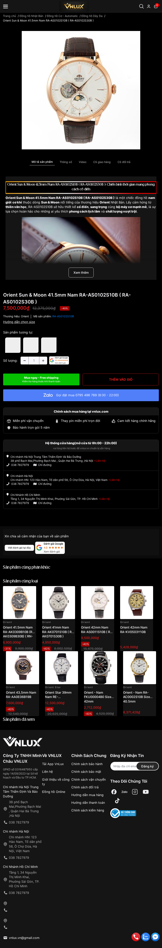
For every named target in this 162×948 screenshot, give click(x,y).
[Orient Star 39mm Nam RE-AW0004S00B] (61, 667)
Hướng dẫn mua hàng (87, 795)
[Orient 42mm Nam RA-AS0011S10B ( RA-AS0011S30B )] (97, 602)
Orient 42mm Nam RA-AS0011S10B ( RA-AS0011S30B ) (97, 631)
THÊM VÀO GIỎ (121, 379)
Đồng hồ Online (53, 792)
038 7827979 (20, 465)
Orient (25, 316)
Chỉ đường (45, 465)
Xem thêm (81, 272)
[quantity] (24, 360)
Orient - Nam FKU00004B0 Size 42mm (97, 696)
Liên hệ (47, 772)
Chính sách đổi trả (85, 787)
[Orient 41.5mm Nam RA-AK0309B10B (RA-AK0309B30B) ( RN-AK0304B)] (19, 602)
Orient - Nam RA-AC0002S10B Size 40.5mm (136, 696)
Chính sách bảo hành (87, 764)
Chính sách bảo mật (86, 772)
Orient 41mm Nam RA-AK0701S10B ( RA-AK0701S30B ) (58, 631)
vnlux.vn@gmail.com (24, 938)
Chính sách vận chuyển (88, 779)
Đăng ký (147, 766)
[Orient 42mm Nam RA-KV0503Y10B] (136, 602)
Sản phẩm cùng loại (20, 581)
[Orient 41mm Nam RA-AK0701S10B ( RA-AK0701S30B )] (58, 602)
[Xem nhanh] (30, 591)
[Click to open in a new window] (81, 90)
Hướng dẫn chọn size (19, 322)
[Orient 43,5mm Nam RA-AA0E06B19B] (22, 667)
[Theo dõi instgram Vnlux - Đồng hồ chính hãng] (135, 791)
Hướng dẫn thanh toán (88, 803)
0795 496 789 (86, 395)
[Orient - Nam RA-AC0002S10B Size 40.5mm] (139, 667)
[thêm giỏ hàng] (22, 591)
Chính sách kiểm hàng (87, 810)
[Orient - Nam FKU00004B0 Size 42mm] (100, 667)
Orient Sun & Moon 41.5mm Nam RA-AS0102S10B (44, 198)
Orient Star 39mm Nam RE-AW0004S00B (58, 696)
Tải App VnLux (53, 764)
